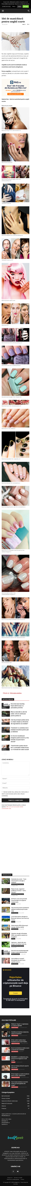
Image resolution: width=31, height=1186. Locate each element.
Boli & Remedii (15, 912)
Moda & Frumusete (10, 15)
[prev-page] (3, 754)
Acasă (3, 15)
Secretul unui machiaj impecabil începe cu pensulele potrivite (17, 705)
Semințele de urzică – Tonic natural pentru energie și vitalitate (18, 880)
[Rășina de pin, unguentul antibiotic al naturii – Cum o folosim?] (6, 891)
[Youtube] (17, 1171)
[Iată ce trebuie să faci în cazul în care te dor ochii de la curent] (6, 1068)
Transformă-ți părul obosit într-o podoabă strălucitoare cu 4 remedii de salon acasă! (20, 747)
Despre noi (9, 1177)
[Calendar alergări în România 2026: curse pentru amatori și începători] (6, 935)
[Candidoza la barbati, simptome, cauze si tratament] (6, 1034)
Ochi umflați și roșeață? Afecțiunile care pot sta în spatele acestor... (18, 960)
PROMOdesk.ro (6, 1115)
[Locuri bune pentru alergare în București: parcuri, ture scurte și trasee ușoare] (6, 919)
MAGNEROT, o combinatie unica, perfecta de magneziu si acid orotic (19, 1058)
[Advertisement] (14, 838)
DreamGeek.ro (6, 1122)
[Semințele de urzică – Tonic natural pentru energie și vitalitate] (6, 881)
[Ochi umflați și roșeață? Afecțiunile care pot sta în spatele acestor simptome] (6, 961)
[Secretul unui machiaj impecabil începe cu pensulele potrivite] (6, 706)
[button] (2, 11)
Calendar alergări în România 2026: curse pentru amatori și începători (19, 935)
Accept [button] (26, 6)
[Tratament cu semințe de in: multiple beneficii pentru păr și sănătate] (6, 730)
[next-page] (5, 754)
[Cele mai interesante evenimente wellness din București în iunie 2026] (6, 910)
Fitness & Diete (15, 929)
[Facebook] (3, 28)
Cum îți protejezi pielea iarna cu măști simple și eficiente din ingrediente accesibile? (20, 721)
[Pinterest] (11, 28)
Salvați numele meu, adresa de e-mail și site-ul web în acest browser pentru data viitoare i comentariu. (15, 793)
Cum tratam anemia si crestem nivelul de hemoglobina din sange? (19, 1083)
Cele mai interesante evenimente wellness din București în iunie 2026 (20, 909)
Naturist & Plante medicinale (17, 884)
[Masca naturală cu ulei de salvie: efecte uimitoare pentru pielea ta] (6, 714)
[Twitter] (7, 28)
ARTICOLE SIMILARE (8, 699)
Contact (22, 1179)
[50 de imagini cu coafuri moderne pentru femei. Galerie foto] (6, 1076)
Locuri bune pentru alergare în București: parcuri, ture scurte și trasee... (20, 918)
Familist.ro (4, 1124)
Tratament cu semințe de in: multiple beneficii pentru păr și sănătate (20, 729)
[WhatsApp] (14, 28)
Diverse (13, 904)
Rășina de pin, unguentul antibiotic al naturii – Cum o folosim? (18, 890)
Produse (13, 1062)
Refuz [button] (13, 6)
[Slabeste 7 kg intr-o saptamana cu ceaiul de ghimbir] (6, 1026)
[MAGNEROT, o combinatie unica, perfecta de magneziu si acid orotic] (6, 1058)
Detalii (19, 6)
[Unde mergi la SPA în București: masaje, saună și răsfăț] (6, 927)
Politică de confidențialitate (13, 1179)
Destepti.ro (5, 1121)
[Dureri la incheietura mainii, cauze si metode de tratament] (6, 1050)
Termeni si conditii (18, 1177)
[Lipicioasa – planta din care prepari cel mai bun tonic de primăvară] (6, 944)
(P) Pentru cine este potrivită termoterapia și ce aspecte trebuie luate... (19, 900)
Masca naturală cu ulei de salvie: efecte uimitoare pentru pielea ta (19, 713)
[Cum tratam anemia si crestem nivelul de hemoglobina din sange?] (6, 1084)
